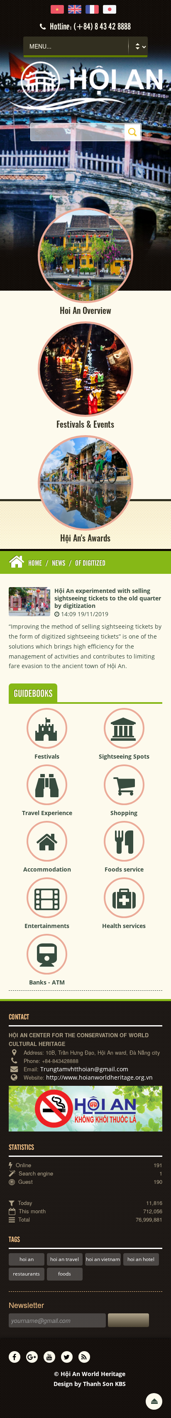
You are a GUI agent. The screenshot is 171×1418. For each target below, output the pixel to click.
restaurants (26, 1273)
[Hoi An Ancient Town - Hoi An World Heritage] (86, 85)
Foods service (124, 869)
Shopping (123, 813)
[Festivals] (47, 735)
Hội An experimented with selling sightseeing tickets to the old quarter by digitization (107, 598)
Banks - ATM (47, 982)
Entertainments (46, 926)
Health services (124, 926)
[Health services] (124, 905)
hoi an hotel (140, 1259)
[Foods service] (124, 848)
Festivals (46, 756)
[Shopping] (124, 792)
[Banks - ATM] (47, 961)
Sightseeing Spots (124, 756)
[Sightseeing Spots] (124, 735)
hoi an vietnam (103, 1259)
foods (64, 1273)
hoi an (27, 1259)
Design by (90, 1384)
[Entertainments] (46, 905)
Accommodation (47, 869)
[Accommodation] (47, 848)
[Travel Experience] (47, 792)
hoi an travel (64, 1259)
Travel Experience (47, 813)
